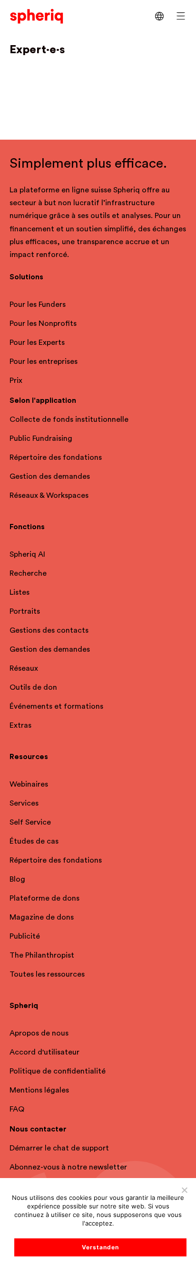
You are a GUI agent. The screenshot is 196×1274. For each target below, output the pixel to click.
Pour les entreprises (44, 361)
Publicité (25, 936)
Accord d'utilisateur (44, 1052)
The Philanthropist (42, 955)
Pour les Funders (38, 304)
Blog (17, 879)
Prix (16, 380)
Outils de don (33, 687)
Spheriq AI (27, 554)
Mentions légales (39, 1090)
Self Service (30, 822)
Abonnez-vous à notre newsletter (68, 1167)
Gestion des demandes (50, 476)
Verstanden (100, 1247)
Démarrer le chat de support (59, 1148)
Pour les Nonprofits (43, 323)
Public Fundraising (41, 438)
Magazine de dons (42, 917)
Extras (20, 725)
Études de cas (34, 841)
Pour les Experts (37, 342)
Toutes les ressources (47, 974)
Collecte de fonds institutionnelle (69, 419)
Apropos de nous (39, 1033)
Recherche (28, 573)
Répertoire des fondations (56, 457)
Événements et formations (56, 706)
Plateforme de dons (44, 898)
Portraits (25, 611)
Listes (19, 592)
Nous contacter (38, 1129)
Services (24, 803)
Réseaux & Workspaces (49, 495)
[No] (184, 1190)
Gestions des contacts (49, 630)
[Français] (159, 16)
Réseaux (24, 668)
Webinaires (29, 784)
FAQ (17, 1109)
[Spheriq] (37, 15)
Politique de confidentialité (58, 1071)
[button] (180, 16)
